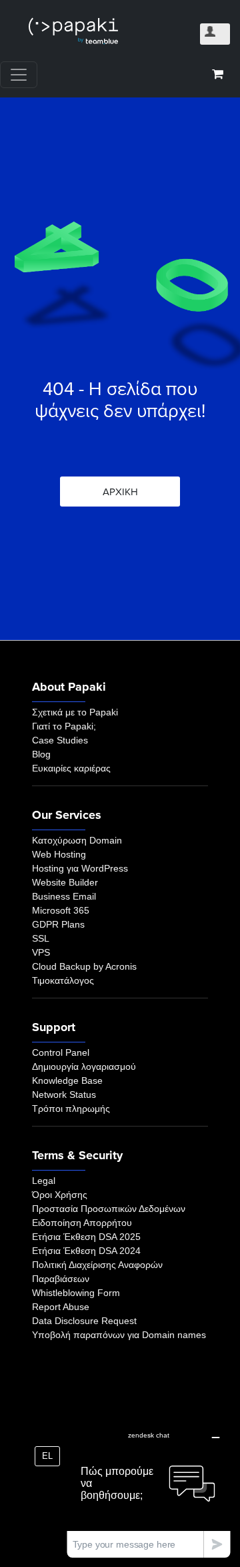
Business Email (64, 896)
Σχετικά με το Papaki (75, 712)
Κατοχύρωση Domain (77, 840)
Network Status (64, 1094)
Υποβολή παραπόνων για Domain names (119, 1334)
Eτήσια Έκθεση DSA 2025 (86, 1236)
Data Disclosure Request (84, 1320)
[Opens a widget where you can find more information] (148, 1490)
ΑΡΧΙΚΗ (120, 492)
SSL (40, 938)
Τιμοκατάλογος (63, 980)
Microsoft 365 (60, 910)
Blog (41, 754)
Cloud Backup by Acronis (84, 966)
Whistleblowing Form (76, 1292)
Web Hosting (59, 854)
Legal (43, 1180)
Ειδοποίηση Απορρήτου (82, 1222)
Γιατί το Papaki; (64, 726)
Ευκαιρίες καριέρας (71, 768)
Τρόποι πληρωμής (71, 1108)
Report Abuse (60, 1306)
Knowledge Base (67, 1080)
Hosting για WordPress (80, 868)
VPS (41, 952)
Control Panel (60, 1052)
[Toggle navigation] (18, 74)
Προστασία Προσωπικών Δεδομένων (108, 1208)
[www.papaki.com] (73, 31)
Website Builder (65, 882)
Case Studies (60, 740)
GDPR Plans (58, 924)
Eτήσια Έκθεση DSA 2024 (86, 1250)
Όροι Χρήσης (59, 1194)
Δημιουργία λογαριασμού (84, 1066)
